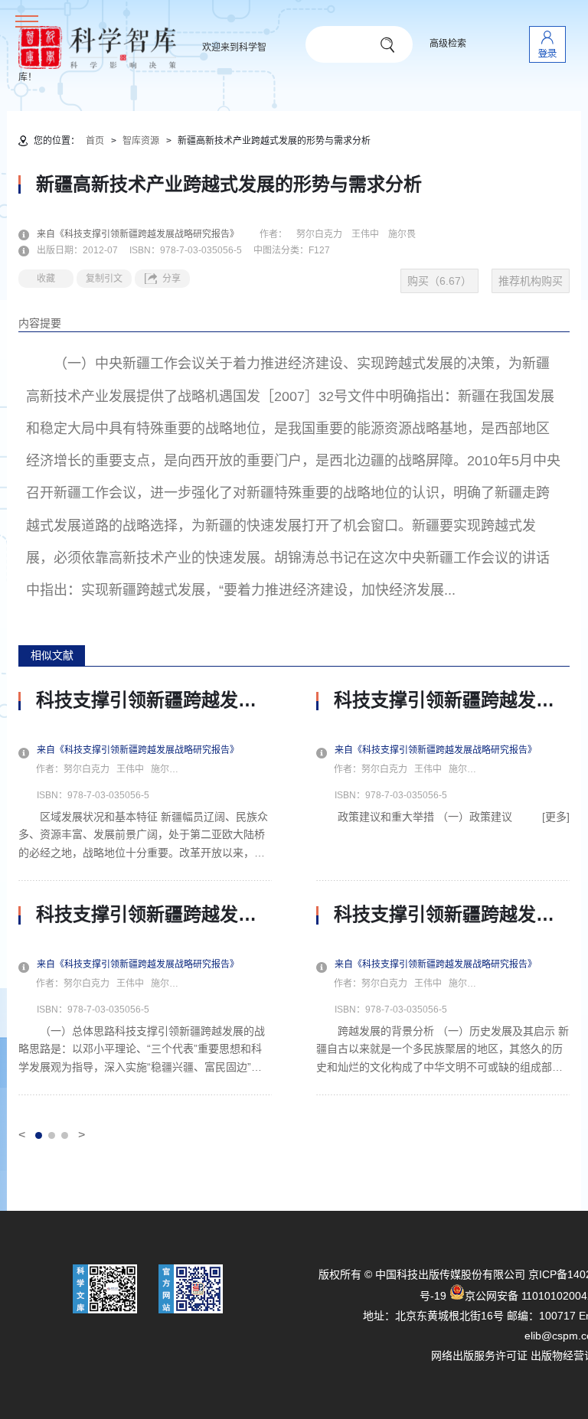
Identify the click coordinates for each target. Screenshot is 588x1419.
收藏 (46, 278)
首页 (95, 140)
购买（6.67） (439, 281)
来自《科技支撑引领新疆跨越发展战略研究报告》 (147, 234)
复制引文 (104, 278)
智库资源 (140, 140)
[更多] (556, 817)
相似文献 (52, 655)
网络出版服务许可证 (479, 1355)
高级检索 (448, 43)
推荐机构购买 (530, 281)
